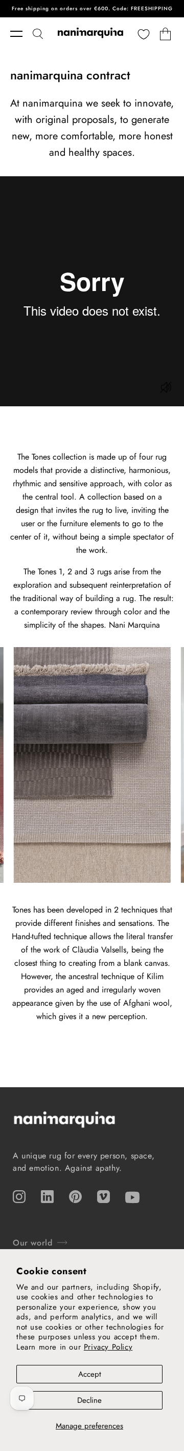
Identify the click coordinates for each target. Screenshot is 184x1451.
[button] (21, 34)
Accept (89, 1374)
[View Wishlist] (143, 34)
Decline (89, 1400)
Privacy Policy (108, 1347)
